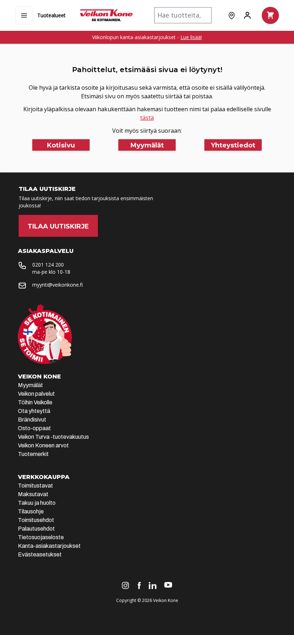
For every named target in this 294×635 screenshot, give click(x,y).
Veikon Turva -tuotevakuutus (53, 437)
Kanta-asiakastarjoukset (49, 546)
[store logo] (106, 15)
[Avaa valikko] (24, 15)
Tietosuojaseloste (41, 537)
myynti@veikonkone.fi (57, 284)
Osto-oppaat (34, 428)
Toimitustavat (35, 486)
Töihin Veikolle (35, 402)
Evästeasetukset (40, 554)
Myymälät (30, 385)
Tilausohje (31, 511)
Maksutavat (33, 494)
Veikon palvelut (36, 394)
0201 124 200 (48, 264)
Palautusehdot (36, 529)
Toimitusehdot (36, 520)
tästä (147, 118)
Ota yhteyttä (34, 411)
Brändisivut (32, 420)
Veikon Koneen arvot (43, 445)
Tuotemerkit (33, 454)
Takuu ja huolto (37, 503)
